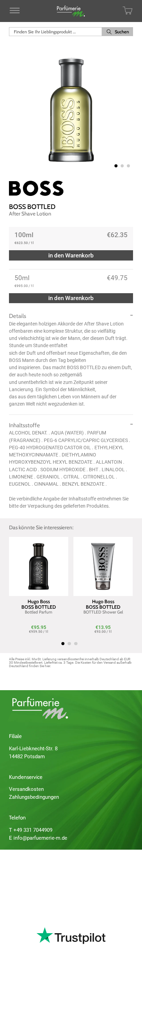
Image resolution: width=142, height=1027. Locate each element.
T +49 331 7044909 (30, 830)
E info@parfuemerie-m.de (38, 838)
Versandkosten (26, 789)
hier (47, 666)
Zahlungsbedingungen (34, 797)
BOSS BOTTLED (32, 206)
